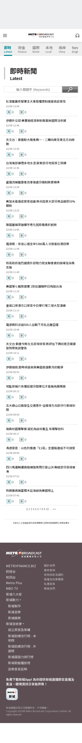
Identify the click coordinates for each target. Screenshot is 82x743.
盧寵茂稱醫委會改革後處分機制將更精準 (33, 182)
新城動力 (12, 599)
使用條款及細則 (53, 575)
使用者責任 (64, 522)
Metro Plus (14, 582)
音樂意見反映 (17, 669)
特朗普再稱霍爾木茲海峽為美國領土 (30, 490)
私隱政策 (49, 584)
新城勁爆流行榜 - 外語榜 (22, 648)
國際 (36, 49)
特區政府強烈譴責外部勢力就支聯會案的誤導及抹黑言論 (40, 265)
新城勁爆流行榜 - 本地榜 (22, 638)
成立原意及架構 (19, 629)
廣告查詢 (49, 570)
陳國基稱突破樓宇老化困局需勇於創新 (31, 225)
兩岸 (62, 49)
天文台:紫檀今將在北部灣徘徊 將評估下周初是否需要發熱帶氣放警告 (41, 346)
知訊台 (11, 577)
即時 (8, 49)
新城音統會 (14, 623)
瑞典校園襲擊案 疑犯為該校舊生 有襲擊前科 (35, 429)
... (51, 509)
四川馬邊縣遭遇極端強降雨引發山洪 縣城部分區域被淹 (40, 469)
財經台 (11, 571)
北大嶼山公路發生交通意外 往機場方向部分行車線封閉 (40, 407)
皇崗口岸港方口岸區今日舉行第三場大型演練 (36, 305)
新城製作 (14, 606)
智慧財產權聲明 (51, 522)
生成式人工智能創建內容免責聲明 (28, 522)
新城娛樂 (14, 617)
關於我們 (49, 565)
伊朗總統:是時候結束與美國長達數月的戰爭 (34, 367)
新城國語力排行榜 (20, 656)
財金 (22, 49)
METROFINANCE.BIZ (21, 565)
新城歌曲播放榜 (19, 662)
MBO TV (12, 588)
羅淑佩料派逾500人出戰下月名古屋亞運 (32, 325)
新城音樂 (14, 611)
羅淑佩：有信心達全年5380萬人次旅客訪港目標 (37, 244)
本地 (49, 49)
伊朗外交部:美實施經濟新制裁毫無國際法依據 (36, 120)
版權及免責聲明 (53, 579)
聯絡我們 (49, 588)
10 (47, 509)
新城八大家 (14, 594)
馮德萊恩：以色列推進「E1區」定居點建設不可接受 (40, 448)
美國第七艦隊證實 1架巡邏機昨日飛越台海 (34, 286)
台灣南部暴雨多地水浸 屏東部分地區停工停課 (36, 163)
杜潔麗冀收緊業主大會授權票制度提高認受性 (36, 101)
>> (54, 509)
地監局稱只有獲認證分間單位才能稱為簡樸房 (36, 386)
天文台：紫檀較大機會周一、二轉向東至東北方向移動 (40, 142)
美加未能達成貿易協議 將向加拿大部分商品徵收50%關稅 (40, 203)
